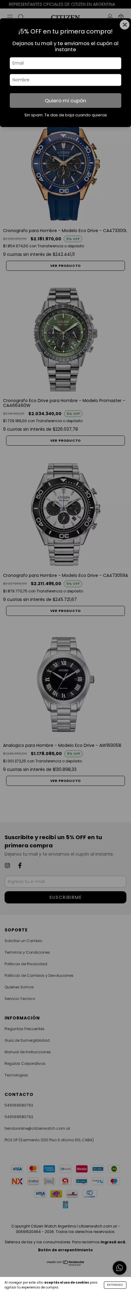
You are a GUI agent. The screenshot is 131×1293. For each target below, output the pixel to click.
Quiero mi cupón (65, 100)
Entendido (115, 1285)
